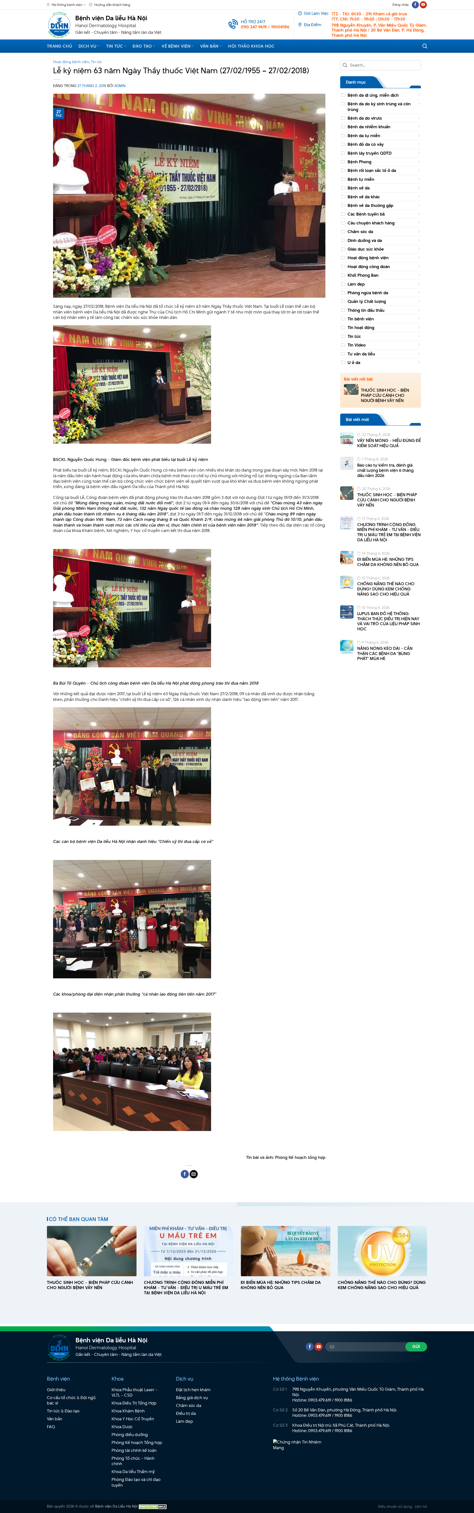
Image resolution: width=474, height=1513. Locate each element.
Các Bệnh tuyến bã (366, 214)
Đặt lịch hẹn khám (193, 1389)
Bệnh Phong (359, 162)
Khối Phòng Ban (363, 275)
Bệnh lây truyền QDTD (370, 153)
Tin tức (114, 46)
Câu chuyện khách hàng (371, 223)
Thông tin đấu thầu (366, 310)
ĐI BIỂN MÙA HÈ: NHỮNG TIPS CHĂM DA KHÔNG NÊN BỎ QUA (388, 562)
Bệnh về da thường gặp (370, 205)
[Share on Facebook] (185, 1174)
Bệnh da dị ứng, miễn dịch (373, 95)
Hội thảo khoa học (251, 46)
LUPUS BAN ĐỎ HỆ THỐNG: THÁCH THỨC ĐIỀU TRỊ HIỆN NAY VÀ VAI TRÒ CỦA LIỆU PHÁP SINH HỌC (388, 621)
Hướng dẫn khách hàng (112, 4)
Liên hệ (421, 1506)
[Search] (424, 46)
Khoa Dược (122, 1426)
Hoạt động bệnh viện (71, 61)
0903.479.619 (319, 1400)
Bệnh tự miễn (361, 179)
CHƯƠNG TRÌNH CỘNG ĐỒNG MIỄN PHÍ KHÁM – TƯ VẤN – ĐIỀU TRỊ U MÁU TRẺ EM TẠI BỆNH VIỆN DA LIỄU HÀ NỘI (389, 532)
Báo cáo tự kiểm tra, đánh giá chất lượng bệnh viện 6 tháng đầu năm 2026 (385, 470)
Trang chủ (59, 46)
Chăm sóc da (360, 232)
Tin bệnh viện (361, 319)
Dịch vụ (87, 46)
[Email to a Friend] (194, 1174)
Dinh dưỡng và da (365, 240)
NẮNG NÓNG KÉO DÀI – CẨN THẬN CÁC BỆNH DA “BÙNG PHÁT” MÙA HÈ (385, 653)
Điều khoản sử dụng (395, 1506)
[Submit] (345, 65)
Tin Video (357, 345)
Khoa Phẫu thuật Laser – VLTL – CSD (135, 1392)
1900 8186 (343, 1400)
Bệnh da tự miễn (364, 136)
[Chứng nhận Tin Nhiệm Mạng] (300, 1447)
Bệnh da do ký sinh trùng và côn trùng (379, 106)
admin (119, 85)
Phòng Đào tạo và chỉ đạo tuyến (136, 1482)
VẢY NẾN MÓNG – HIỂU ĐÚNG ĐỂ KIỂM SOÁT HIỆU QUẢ (389, 443)
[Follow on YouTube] (423, 4)
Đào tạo (142, 46)
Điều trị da (186, 1413)
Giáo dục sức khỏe (366, 249)
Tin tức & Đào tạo (63, 1411)
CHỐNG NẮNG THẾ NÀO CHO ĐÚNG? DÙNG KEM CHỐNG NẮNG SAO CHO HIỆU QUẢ (386, 589)
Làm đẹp (356, 284)
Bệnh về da (359, 188)
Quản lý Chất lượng (367, 301)
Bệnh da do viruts (365, 118)
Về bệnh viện (176, 46)
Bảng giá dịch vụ (192, 1397)
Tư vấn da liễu (361, 354)
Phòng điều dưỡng (130, 1434)
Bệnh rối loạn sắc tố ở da (372, 170)
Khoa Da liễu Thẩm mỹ (133, 1471)
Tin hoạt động (361, 327)
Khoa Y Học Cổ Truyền (133, 1419)
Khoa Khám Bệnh (128, 1411)
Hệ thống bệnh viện (67, 4)
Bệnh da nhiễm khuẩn (369, 127)
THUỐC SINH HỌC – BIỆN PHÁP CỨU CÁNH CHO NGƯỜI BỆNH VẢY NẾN (385, 395)
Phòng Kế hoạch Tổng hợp (137, 1442)
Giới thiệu (56, 1389)
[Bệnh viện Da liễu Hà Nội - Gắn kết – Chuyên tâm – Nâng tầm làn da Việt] (59, 24)
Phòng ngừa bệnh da (368, 293)
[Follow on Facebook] (415, 4)
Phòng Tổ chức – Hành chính (133, 1461)
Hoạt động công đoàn (369, 267)
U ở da (354, 362)
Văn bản (209, 46)
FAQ (51, 1426)
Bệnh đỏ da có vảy (366, 144)
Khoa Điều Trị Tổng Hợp (134, 1403)
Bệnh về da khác (364, 197)
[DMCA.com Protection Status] (153, 1506)
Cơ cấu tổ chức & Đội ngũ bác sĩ (71, 1400)
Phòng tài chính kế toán (134, 1450)
